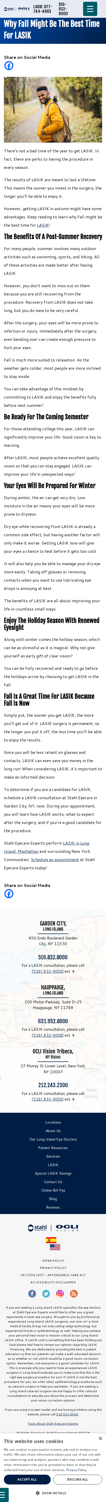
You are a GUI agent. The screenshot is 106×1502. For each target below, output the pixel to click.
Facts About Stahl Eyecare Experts (53, 1423)
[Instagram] (60, 1293)
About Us (53, 1130)
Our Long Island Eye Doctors (53, 1139)
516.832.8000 (53, 957)
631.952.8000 (53, 1021)
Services (53, 1156)
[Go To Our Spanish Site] (53, 1240)
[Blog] (74, 1294)
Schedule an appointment (55, 859)
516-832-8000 (63, 9)
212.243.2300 (53, 1085)
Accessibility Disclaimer (53, 1282)
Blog (53, 1198)
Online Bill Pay (53, 1190)
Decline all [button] (77, 1479)
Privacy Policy (76, 1470)
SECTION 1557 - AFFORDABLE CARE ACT (53, 1275)
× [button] (100, 1439)
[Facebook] (8, 65)
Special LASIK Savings (53, 1173)
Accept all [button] (27, 1479)
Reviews (53, 1207)
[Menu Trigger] (90, 9)
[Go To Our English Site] (55, 1247)
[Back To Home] (17, 9)
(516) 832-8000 (48, 971)
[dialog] (53, 1467)
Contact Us (53, 1181)
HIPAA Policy (53, 1260)
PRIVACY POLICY (53, 1268)
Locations (53, 1122)
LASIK (43, 225)
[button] (53, 1493)
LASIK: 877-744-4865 (42, 9)
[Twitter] (46, 1294)
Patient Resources (53, 1147)
